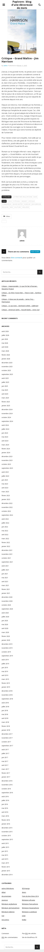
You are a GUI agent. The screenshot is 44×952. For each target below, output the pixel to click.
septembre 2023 (7, 468)
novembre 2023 (7, 460)
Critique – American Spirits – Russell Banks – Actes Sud (20, 310)
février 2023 (6, 495)
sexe (11, 207)
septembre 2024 (7, 421)
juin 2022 (5, 527)
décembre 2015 (7, 828)
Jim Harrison (36, 204)
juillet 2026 (5, 335)
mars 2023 (5, 492)
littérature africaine (28, 900)
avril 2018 (5, 718)
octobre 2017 (6, 742)
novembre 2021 (7, 554)
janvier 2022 (6, 546)
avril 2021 (5, 581)
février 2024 (6, 449)
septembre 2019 (7, 656)
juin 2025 (5, 386)
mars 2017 (5, 769)
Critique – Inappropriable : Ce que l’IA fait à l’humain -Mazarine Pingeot (20, 287)
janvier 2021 (6, 593)
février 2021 (6, 589)
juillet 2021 (5, 570)
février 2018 (6, 726)
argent (24, 201)
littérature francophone (30, 904)
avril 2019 (5, 675)
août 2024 (5, 425)
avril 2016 (5, 812)
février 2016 (6, 820)
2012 (10, 201)
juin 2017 (5, 757)
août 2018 (5, 703)
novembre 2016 (7, 785)
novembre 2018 (7, 695)
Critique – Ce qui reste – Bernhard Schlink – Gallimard (20, 306)
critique (31, 201)
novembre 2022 (7, 507)
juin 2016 (5, 804)
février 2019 (6, 683)
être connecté (16, 257)
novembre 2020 (7, 601)
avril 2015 (5, 859)
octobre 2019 (6, 652)
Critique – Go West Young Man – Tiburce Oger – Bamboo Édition (21, 294)
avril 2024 (5, 441)
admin (6, 66)
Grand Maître (18, 204)
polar (24, 916)
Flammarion (6, 204)
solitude (17, 207)
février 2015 (6, 867)
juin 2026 (5, 339)
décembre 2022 (7, 503)
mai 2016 (5, 808)
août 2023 (5, 472)
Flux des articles (29, 933)
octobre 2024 (6, 417)
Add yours (35, 252)
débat (4, 892)
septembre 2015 (7, 839)
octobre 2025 (6, 370)
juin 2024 (5, 433)
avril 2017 (5, 765)
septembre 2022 (7, 515)
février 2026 (6, 355)
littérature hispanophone (30, 908)
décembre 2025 (7, 363)
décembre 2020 (7, 597)
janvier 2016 (6, 824)
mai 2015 (5, 855)
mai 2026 (5, 343)
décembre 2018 (7, 691)
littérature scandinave (29, 912)
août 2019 (5, 660)
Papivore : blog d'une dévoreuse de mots (22, 4)
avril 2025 (5, 394)
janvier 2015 (6, 871)
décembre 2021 (7, 550)
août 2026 (5, 331)
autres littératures (8, 888)
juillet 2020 (5, 617)
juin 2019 (5, 667)
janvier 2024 (6, 452)
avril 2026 (5, 347)
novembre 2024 (7, 413)
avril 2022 (5, 535)
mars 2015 (5, 863)
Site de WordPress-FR (29, 937)
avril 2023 (5, 488)
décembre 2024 (7, 409)
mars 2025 (5, 398)
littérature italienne (8, 912)
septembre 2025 (7, 374)
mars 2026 (5, 351)
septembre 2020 (7, 609)
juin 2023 (5, 480)
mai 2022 (5, 531)
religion (5, 207)
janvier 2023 (6, 499)
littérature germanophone (10, 908)
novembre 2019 (7, 648)
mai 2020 (5, 624)
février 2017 (6, 773)
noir (35, 197)
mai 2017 (5, 761)
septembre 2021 (7, 562)
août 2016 (5, 796)
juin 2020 (5, 621)
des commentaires (10, 937)
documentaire (6, 896)
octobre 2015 (6, 836)
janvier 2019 (6, 687)
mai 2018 (5, 714)
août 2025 (5, 378)
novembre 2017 (7, 738)
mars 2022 (5, 539)
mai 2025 (5, 390)
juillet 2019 (5, 664)
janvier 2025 (6, 406)
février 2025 (6, 402)
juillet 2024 (5, 429)
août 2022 (5, 519)
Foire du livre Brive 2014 (30, 896)
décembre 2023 (7, 456)
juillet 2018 (5, 707)
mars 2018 (5, 722)
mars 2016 (5, 816)
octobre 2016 (6, 789)
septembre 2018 (7, 699)
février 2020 (6, 636)
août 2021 (5, 566)
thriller (24, 920)
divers (24, 892)
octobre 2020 (6, 605)
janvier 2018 (6, 730)
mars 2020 (5, 632)
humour (27, 204)
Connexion (5, 933)
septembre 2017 (7, 746)
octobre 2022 (6, 511)
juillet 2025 (5, 382)
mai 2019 (5, 671)
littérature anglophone (22, 197)
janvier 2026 (6, 359)
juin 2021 (5, 574)
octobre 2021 (6, 558)
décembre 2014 (7, 875)
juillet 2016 (5, 800)
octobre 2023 (6, 464)
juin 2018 (5, 710)
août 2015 (5, 843)
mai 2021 (5, 578)
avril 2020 (5, 628)
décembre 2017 (7, 734)
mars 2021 (5, 585)
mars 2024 (5, 445)
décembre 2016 (7, 781)
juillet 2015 (5, 847)
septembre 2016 (7, 793)
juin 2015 (5, 851)
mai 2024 (5, 437)
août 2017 (5, 749)
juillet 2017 (5, 753)
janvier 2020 (6, 640)
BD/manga (26, 888)
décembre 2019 (7, 644)
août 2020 (5, 613)
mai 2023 (5, 484)
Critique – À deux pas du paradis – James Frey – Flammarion (18, 300)
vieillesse (25, 207)
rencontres (5, 920)
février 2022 (6, 542)
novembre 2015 (7, 832)
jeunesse (5, 900)
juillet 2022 (5, 523)
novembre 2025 (7, 366)
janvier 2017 (6, 777)
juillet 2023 (5, 476)
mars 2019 (5, 679)
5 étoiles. (16, 201)
